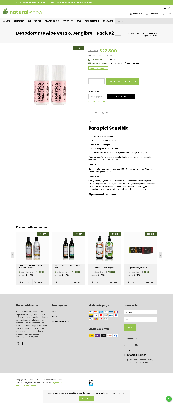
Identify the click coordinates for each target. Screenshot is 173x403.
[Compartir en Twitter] (103, 113)
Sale (79, 21)
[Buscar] (170, 21)
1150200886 (129, 350)
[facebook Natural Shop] (169, 8)
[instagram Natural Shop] (165, 8)
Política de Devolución (61, 321)
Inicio (127, 33)
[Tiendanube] (147, 383)
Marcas (6, 21)
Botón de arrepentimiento (26, 385)
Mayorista (67, 21)
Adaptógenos (52, 21)
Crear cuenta (137, 14)
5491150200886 (131, 345)
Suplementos (34, 21)
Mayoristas (56, 311)
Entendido (86, 398)
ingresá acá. (58, 383)
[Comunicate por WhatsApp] (169, 399)
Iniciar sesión (154, 14)
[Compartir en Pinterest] (107, 113)
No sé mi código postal (96, 101)
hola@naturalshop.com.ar (135, 355)
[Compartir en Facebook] (99, 113)
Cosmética (19, 21)
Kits (132, 33)
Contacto (108, 21)
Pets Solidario (92, 21)
